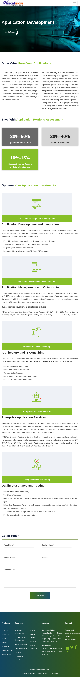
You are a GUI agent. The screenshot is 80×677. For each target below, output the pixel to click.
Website (45, 557)
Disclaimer (54, 673)
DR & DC (33, 641)
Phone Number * (10, 557)
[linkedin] (67, 647)
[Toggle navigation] (75, 3)
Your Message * (10, 569)
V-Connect (5, 647)
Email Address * (48, 545)
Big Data (18, 652)
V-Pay (4, 638)
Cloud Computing (21, 648)
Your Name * (9, 545)
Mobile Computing (21, 644)
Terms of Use (42, 673)
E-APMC (5, 642)
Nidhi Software (6, 655)
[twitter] (72, 647)
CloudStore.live (7, 651)
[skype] (76, 647)
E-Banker (5, 630)
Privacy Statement (28, 673)
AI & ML (33, 630)
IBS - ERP (5, 634)
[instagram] (67, 651)
